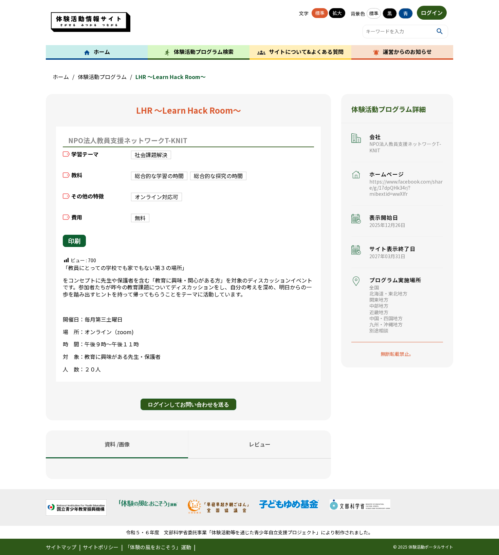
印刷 (74, 241)
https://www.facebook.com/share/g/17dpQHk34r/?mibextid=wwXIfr (406, 187)
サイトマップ (61, 547)
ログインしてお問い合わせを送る (188, 404)
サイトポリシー (100, 547)
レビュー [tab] (260, 444)
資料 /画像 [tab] (117, 444)
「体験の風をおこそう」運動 (158, 547)
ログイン (432, 12)
